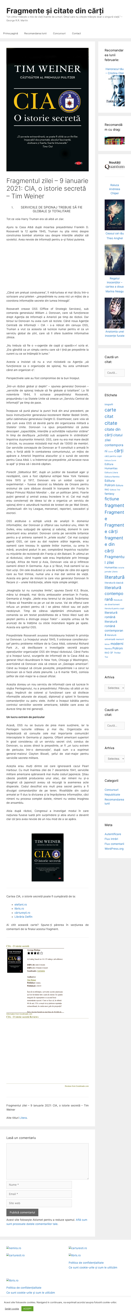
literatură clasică (114, 582)
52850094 (41, 971)
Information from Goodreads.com (19, 1014)
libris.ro (19, 908)
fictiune (112, 498)
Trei (106, 657)
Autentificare (113, 834)
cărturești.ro (22, 912)
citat (109, 416)
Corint (110, 452)
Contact (76, 33)
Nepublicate (112, 794)
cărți (118, 450)
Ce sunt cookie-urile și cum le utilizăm (93, 1267)
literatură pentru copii (114, 608)
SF (111, 652)
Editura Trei (115, 490)
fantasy (109, 493)
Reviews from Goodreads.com (77, 1086)
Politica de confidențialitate (86, 1262)
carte (110, 410)
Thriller (117, 652)
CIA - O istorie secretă (17, 946)
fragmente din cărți (114, 544)
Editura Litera (111, 472)
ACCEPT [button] (27, 1308)
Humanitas (111, 567)
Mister (107, 644)
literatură (114, 577)
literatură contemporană (114, 593)
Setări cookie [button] (12, 1308)
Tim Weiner (31, 980)
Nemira (108, 648)
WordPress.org (114, 848)
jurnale (108, 571)
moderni (117, 644)
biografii (109, 404)
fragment (114, 505)
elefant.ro (21, 904)
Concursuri (59, 33)
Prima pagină (10, 33)
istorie (121, 567)
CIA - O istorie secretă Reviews (22, 1016)
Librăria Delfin (23, 916)
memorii (120, 639)
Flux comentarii (114, 843)
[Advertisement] (47, 268)
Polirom (117, 648)
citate (111, 423)
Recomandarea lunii (35, 33)
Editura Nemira (112, 476)
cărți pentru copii (113, 456)
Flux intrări (111, 839)
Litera (23, 1117)
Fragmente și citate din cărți (55, 10)
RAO (107, 652)
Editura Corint (110, 460)
